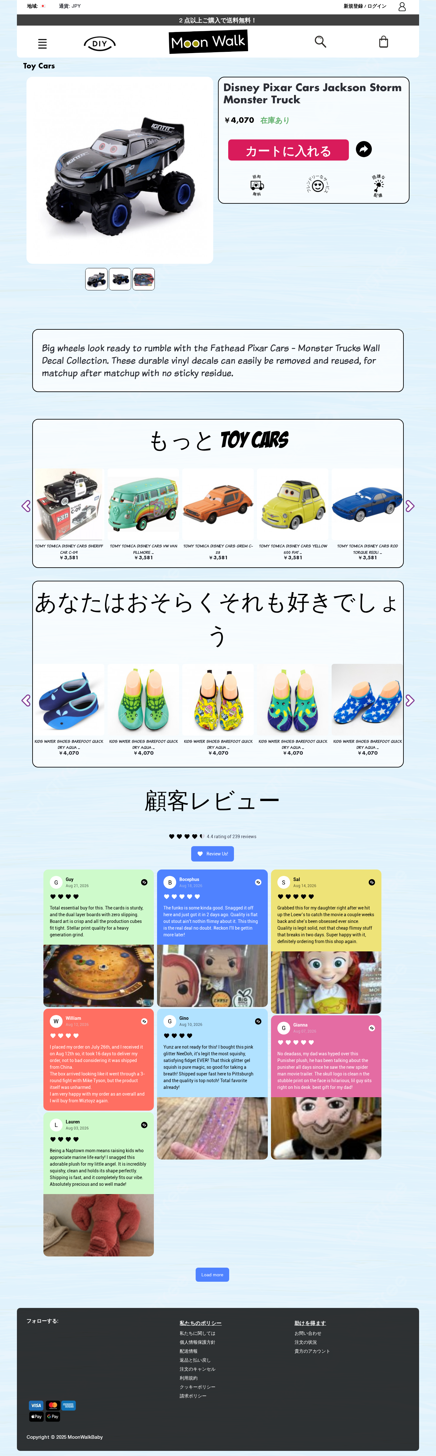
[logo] (208, 42)
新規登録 (354, 6)
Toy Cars (39, 66)
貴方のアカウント (312, 1351)
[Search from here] (320, 41)
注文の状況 (306, 1342)
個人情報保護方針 (197, 1342)
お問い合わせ (308, 1333)
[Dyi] (100, 40)
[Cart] (383, 41)
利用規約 (189, 1378)
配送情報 (189, 1351)
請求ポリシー (193, 1395)
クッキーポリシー (197, 1386)
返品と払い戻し (195, 1360)
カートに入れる (288, 148)
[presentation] (27, 506)
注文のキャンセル (197, 1369)
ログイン (377, 6)
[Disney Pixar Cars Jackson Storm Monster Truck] (96, 279)
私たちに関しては (197, 1333)
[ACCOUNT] (403, 7)
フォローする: (42, 1321)
